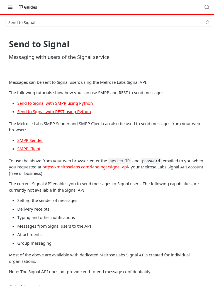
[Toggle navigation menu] (10, 7)
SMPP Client (28, 148)
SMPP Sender (30, 140)
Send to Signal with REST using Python (54, 111)
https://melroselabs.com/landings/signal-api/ (86, 167)
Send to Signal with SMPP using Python (55, 103)
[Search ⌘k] (206, 7)
